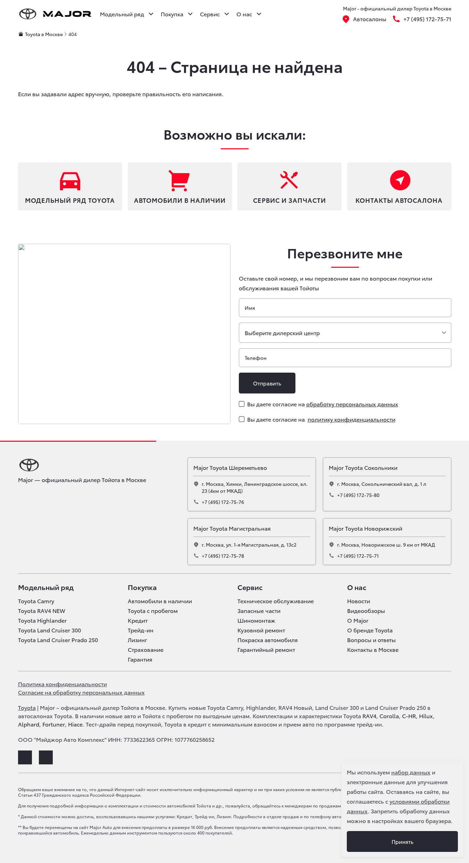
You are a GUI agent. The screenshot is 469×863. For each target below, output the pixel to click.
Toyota (27, 707)
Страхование (146, 649)
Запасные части (258, 610)
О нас (356, 587)
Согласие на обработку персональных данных (81, 692)
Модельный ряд (46, 587)
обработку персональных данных (352, 404)
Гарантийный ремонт (266, 649)
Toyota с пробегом (153, 610)
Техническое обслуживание (275, 600)
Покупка (142, 587)
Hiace (75, 724)
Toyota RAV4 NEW (41, 610)
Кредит (138, 620)
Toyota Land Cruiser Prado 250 (58, 639)
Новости (358, 600)
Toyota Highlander (42, 620)
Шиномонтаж (256, 620)
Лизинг (137, 639)
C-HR (409, 716)
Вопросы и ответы (371, 639)
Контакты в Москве (373, 649)
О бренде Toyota (370, 629)
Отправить (267, 383)
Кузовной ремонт (261, 629)
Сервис (249, 587)
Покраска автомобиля (267, 639)
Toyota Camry (36, 600)
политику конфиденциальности (351, 419)
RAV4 (369, 716)
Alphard (28, 724)
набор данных (410, 772)
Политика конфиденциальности (62, 684)
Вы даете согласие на (322, 404)
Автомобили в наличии (160, 600)
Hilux (426, 716)
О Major (357, 620)
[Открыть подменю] (151, 14)
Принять (402, 841)
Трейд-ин (140, 629)
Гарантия (140, 659)
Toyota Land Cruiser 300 (49, 629)
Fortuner (53, 724)
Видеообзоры (366, 610)
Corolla (389, 716)
